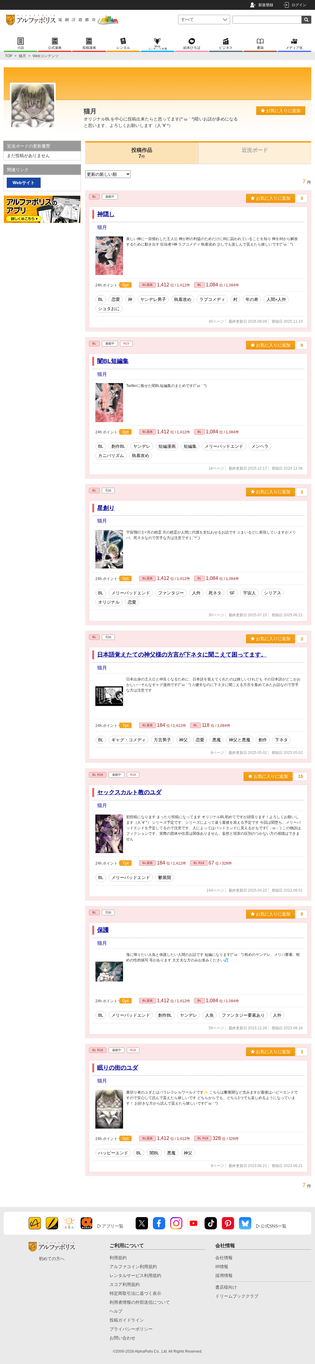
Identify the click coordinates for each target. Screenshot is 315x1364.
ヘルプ (116, 1311)
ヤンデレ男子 (153, 299)
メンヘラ (260, 446)
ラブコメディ (212, 299)
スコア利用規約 (125, 1284)
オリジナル (109, 602)
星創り (106, 508)
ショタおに (109, 308)
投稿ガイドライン (127, 1320)
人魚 (209, 1015)
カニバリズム (111, 455)
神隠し (106, 214)
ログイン (299, 5)
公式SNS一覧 (273, 1226)
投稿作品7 (141, 153)
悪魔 (216, 739)
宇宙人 (249, 592)
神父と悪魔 (239, 739)
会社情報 (224, 1257)
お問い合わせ (122, 1337)
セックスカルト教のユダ (129, 792)
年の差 (251, 299)
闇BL (154, 1152)
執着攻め (182, 299)
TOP (8, 56)
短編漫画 (167, 446)
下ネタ (281, 739)
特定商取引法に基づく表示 (135, 1293)
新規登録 (265, 5)
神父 (183, 739)
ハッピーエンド (113, 1152)
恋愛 (115, 299)
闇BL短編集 (113, 361)
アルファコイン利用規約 (133, 1266)
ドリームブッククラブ (236, 1296)
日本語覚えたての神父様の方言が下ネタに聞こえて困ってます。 (182, 654)
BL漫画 (147, 284)
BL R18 (97, 774)
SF (232, 592)
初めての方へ (52, 1258)
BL (94, 196)
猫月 (22, 56)
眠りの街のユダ (117, 1067)
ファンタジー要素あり (243, 1015)
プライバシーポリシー (131, 1329)
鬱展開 (164, 877)
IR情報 (221, 1266)
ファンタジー (171, 592)
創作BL (118, 446)
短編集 (190, 446)
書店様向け (226, 1287)
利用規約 (118, 1257)
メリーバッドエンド (224, 446)
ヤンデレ (141, 446)
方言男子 (162, 739)
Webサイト (24, 182)
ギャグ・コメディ (128, 739)
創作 (262, 739)
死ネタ (215, 592)
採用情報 (224, 1275)
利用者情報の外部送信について (140, 1302)
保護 (103, 930)
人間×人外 (276, 299)
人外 (196, 592)
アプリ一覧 (112, 1226)
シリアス (272, 592)
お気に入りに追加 (283, 110)
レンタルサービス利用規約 (135, 1275)
